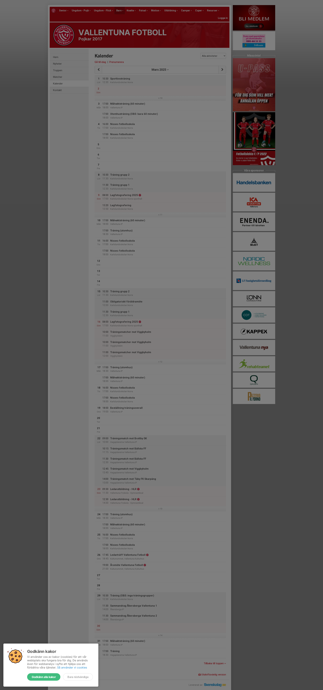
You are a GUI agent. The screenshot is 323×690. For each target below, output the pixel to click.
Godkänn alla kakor (44, 677)
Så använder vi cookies (72, 667)
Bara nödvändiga (77, 677)
